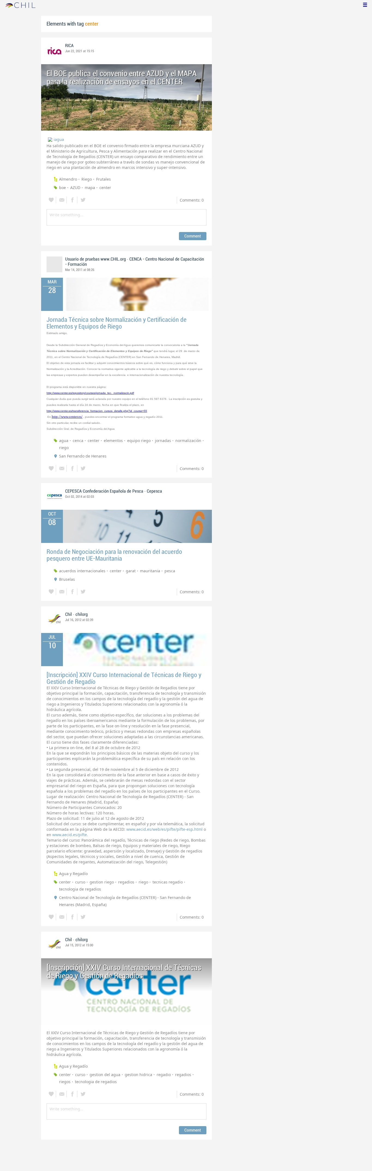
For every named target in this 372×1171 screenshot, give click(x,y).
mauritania (150, 570)
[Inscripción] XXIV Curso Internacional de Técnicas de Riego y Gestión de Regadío (124, 678)
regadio (164, 1074)
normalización (188, 440)
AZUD (75, 187)
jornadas (163, 440)
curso (80, 882)
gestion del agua (105, 1074)
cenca (78, 440)
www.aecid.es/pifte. (70, 834)
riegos (65, 1081)
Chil (68, 614)
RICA (69, 45)
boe (62, 187)
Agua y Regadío (73, 873)
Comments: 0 (192, 200)
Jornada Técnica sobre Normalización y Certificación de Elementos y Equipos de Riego (117, 323)
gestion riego (102, 882)
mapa (90, 187)
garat (131, 570)
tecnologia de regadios (80, 889)
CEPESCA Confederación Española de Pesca (104, 491)
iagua (59, 139)
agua (63, 440)
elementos (113, 440)
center (105, 187)
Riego (86, 179)
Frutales (103, 179)
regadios (126, 882)
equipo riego (139, 440)
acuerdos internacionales (82, 570)
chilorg (81, 614)
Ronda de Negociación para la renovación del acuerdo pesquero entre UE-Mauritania (114, 555)
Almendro (68, 179)
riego (64, 447)
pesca (169, 570)
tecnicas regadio (168, 882)
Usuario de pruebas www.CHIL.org (95, 259)
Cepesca (154, 491)
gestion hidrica (138, 1074)
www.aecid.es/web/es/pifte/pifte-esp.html (164, 829)
